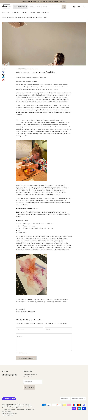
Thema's (25, 12)
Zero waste (5, 12)
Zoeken (8, 411)
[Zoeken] (64, 7)
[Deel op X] (3, 75)
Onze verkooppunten (8, 407)
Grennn (68, 95)
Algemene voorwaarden (9, 404)
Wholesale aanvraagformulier (25, 409)
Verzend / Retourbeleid (8, 409)
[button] (77, 7)
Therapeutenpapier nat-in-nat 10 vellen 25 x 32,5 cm (35, 224)
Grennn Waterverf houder (27, 226)
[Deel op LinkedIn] (3, 77)
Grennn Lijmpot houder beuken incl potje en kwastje (36, 228)
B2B (45, 17)
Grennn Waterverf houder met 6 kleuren (45, 120)
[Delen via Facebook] (3, 72)
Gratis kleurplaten (43, 12)
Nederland (77, 398)
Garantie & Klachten (18, 406)
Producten (15, 12)
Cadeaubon (26, 404)
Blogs (19, 404)
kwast (68, 127)
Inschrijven (29, 387)
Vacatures (31, 407)
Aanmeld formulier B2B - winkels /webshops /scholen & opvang (22, 17)
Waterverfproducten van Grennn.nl (33, 77)
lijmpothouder (35, 192)
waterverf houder (22, 192)
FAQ (9, 406)
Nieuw (33, 12)
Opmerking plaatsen (26, 358)
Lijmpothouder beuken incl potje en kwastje (31, 122)
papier (52, 243)
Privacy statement (21, 407)
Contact (4, 406)
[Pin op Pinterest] (3, 80)
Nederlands (64, 398)
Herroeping (29, 406)
